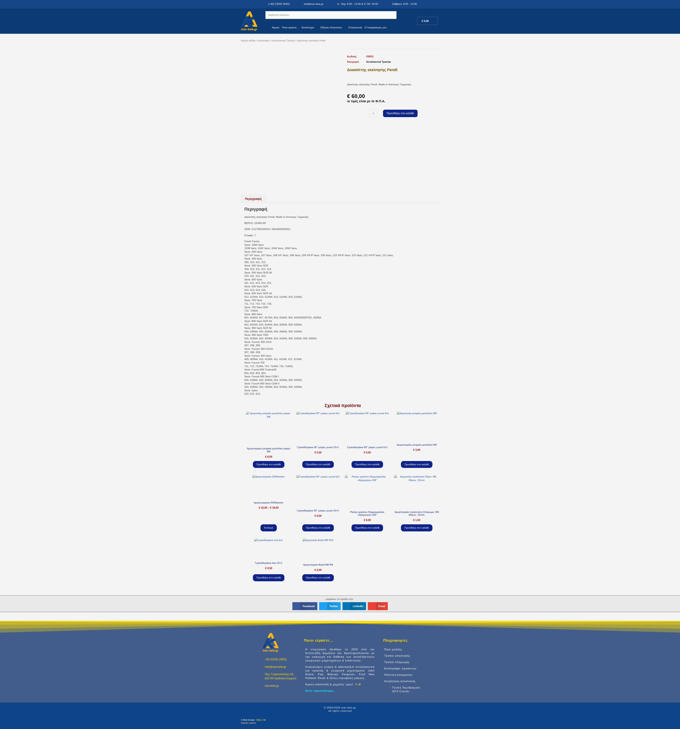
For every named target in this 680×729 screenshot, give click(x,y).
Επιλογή (268, 527)
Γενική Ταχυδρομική (406, 687)
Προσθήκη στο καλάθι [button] (268, 464)
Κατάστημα (308, 27)
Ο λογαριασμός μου (376, 27)
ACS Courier (401, 691)
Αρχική (275, 27)
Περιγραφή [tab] (253, 199)
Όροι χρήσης (393, 649)
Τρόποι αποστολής (397, 655)
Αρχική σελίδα (248, 40)
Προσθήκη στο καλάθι (400, 113)
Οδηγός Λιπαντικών (331, 27)
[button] (305, 606)
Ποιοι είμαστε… (290, 27)
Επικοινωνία (355, 27)
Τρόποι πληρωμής (397, 662)
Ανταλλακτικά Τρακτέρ (283, 40)
